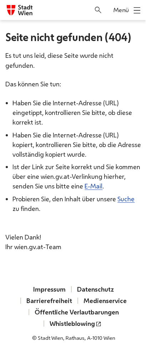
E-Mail (93, 186)
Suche (126, 199)
